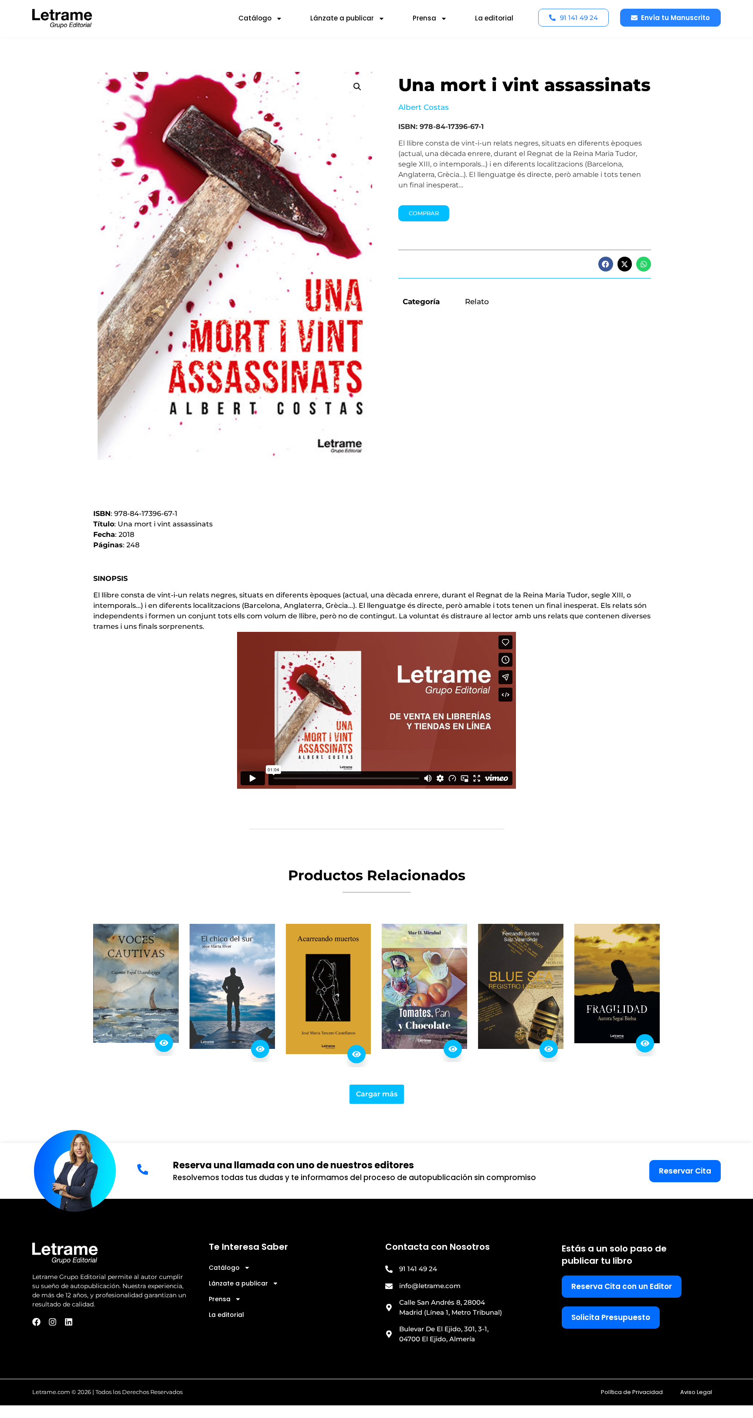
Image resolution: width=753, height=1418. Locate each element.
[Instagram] (52, 1322)
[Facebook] (36, 1322)
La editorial (494, 18)
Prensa (424, 18)
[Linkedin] (68, 1322)
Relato (477, 301)
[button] (357, 87)
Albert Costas (423, 107)
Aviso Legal (696, 1392)
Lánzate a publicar (342, 18)
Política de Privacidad (632, 1392)
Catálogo (254, 18)
